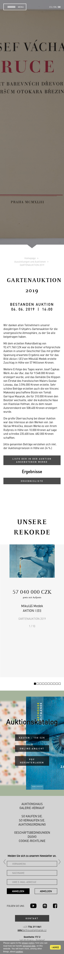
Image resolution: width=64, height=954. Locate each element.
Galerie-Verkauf (32, 808)
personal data (29, 946)
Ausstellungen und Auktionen (30, 261)
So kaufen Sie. (32, 816)
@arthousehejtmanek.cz (32, 930)
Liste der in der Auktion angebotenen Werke (32, 460)
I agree (55, 947)
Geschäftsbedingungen (32, 832)
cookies (19, 951)
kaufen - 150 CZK (32, 737)
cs (50, 7)
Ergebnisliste (32, 481)
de (59, 6)
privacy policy (28, 943)
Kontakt (32, 918)
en (55, 7)
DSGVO (32, 837)
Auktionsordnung (32, 824)
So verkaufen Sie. (32, 820)
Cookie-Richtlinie (32, 841)
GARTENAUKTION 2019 (32, 265)
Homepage (30, 258)
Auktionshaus (32, 804)
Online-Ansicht (32, 748)
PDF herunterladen (32, 761)
